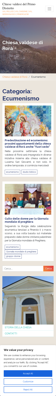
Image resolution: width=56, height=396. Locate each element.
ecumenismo (12, 172)
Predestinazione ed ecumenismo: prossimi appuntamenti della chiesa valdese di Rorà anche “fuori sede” (28, 143)
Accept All (28, 373)
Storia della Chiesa (18, 327)
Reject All (28, 389)
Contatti (11, 333)
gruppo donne (13, 256)
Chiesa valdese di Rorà (14, 76)
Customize (28, 381)
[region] (28, 370)
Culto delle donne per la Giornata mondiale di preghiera (27, 220)
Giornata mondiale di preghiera (21, 251)
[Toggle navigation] (49, 9)
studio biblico (29, 172)
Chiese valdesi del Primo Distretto (18, 6)
